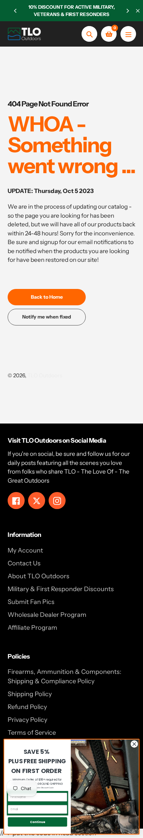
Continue (37, 822)
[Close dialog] (134, 744)
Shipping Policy (30, 694)
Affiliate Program (32, 627)
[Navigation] (128, 34)
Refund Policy (27, 707)
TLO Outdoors (44, 375)
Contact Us (24, 563)
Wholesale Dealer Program (47, 615)
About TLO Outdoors (38, 576)
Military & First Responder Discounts (61, 589)
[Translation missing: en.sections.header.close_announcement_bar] (137, 10)
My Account (25, 550)
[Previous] (15, 10)
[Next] (127, 10)
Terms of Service (32, 732)
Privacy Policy (27, 720)
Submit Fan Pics (31, 602)
